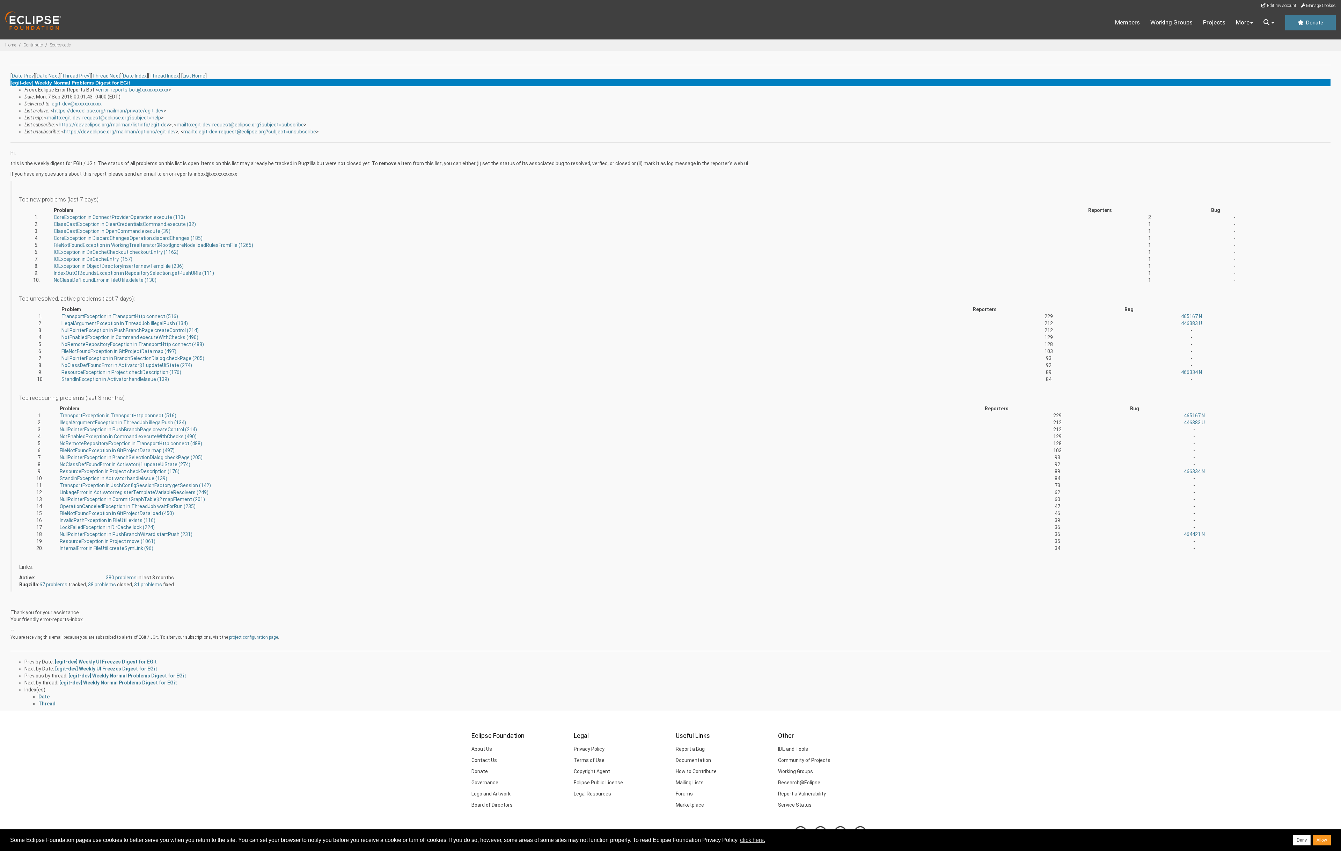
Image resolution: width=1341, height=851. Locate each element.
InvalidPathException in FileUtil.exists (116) (107, 520)
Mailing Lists (690, 782)
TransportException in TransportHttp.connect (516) (119, 316)
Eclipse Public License (598, 782)
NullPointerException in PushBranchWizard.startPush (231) (126, 534)
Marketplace (690, 805)
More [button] (1243, 22)
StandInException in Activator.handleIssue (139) (115, 379)
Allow (1322, 840)
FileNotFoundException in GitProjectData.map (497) (118, 351)
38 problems (102, 584)
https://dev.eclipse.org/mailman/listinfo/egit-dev (114, 124)
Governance (484, 782)
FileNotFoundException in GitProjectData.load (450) (117, 513)
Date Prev (23, 76)
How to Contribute (696, 771)
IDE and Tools (793, 749)
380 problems (122, 577)
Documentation (693, 760)
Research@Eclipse (799, 782)
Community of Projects (804, 760)
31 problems (148, 584)
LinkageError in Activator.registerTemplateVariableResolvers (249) (134, 492)
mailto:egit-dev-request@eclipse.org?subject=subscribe (240, 124)
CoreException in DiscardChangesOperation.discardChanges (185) (128, 238)
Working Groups (1171, 22)
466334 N (1191, 372)
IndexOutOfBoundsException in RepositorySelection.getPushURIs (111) (134, 273)
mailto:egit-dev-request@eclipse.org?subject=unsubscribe (249, 131)
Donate (1313, 23)
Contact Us (484, 760)
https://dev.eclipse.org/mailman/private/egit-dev (108, 110)
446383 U (1191, 323)
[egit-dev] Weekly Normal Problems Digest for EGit (127, 675)
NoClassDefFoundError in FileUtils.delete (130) (105, 280)
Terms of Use (589, 760)
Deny (1302, 840)
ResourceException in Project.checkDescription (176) (121, 372)
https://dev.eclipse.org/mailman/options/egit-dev (120, 131)
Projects (1214, 22)
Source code (60, 45)
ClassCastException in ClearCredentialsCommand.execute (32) (125, 224)
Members (1127, 22)
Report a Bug (690, 749)
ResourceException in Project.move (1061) (107, 541)
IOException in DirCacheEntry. (93, 259)
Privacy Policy (589, 749)
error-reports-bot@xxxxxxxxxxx (133, 90)
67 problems (53, 584)
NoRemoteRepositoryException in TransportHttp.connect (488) (132, 344)
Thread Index (164, 76)
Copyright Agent (592, 771)
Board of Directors (492, 805)
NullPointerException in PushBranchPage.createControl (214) (130, 330)
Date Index (135, 76)
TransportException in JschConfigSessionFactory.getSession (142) (135, 485)
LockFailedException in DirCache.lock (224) (107, 527)
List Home (194, 76)
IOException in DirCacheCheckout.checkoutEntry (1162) (116, 252)
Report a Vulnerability (802, 794)
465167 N (1191, 316)
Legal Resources (592, 794)
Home (10, 45)
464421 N (1194, 534)
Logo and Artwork (491, 794)
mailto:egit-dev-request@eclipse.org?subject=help (104, 117)
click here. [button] (752, 840)
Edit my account (1281, 5)
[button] (1268, 23)
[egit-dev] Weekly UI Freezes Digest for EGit (106, 662)
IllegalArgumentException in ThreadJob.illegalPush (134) (124, 323)
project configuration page (253, 637)
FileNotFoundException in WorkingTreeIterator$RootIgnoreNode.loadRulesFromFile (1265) (153, 245)
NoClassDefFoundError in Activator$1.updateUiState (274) (126, 365)
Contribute (33, 45)
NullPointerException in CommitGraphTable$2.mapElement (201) (132, 499)
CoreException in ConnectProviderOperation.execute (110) (119, 217)
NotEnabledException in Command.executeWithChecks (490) (129, 337)
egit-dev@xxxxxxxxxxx (77, 104)
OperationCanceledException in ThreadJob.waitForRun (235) (128, 506)
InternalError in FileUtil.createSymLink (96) (106, 548)
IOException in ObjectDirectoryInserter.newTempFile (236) (119, 266)
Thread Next (106, 76)
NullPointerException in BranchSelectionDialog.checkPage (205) (132, 358)
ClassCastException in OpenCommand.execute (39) (112, 231)
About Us (481, 749)
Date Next (48, 76)
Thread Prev (75, 76)
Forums (684, 794)
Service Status (795, 805)
